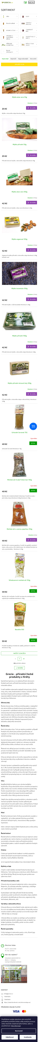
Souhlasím (28, 1037)
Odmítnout (10, 1037)
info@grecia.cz (8, 994)
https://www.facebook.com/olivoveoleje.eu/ (17, 1002)
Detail (33, 443)
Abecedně (33, 59)
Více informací (16, 1026)
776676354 (7, 997)
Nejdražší (13, 59)
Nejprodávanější (23, 59)
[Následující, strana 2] (19, 659)
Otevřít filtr (19, 64)
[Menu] (31, 2)
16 (23, 659)
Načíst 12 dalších (20, 653)
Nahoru (20, 668)
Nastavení (18, 1031)
